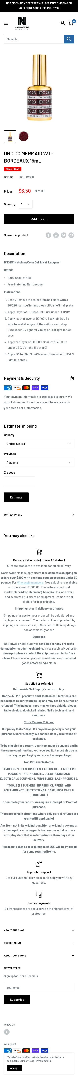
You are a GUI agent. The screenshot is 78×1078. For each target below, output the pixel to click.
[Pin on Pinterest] (56, 235)
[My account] (63, 23)
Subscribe (17, 999)
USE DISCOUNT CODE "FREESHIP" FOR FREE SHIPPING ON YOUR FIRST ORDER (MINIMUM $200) (39, 6)
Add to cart (39, 219)
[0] (70, 23)
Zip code (9, 472)
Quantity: (10, 204)
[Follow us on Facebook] (7, 1032)
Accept (14, 1068)
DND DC (9, 177)
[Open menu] (6, 23)
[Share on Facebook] (48, 235)
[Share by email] (71, 235)
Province (10, 453)
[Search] (69, 39)
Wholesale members (30, 582)
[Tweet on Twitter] (63, 235)
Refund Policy (13, 515)
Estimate (16, 497)
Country (9, 435)
